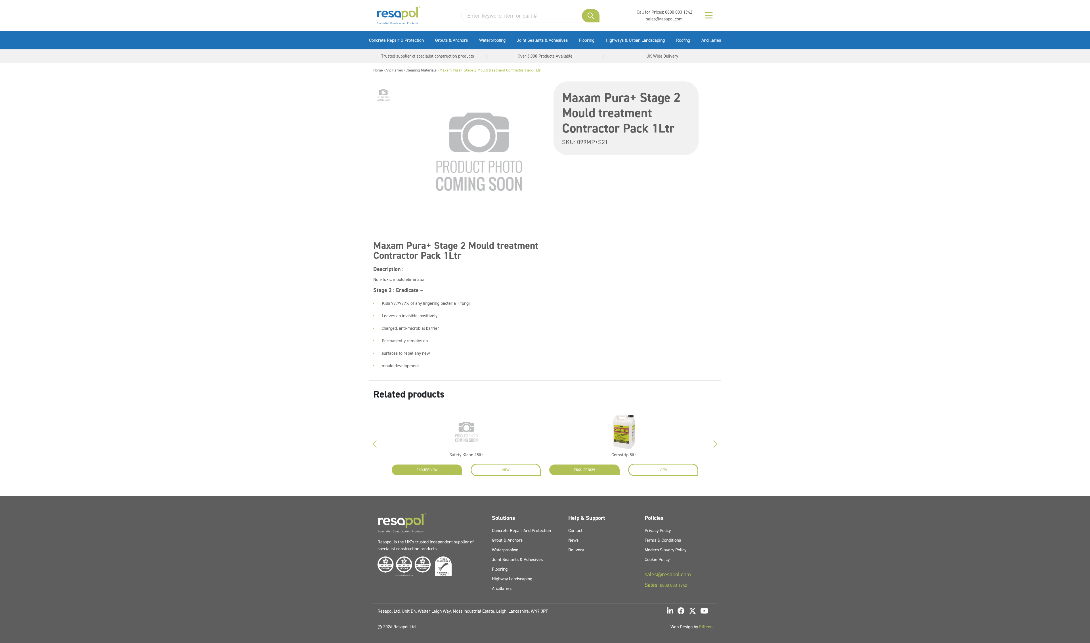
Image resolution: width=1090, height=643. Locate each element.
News (573, 540)
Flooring (586, 40)
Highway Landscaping (512, 579)
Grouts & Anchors (451, 40)
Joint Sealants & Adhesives (542, 40)
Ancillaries (711, 40)
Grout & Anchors (507, 540)
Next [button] (715, 444)
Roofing (683, 40)
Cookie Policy (657, 559)
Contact (575, 530)
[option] (383, 95)
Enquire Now (427, 470)
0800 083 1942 (678, 12)
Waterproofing (492, 40)
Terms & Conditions (663, 540)
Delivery (576, 550)
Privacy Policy (658, 530)
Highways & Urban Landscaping (635, 40)
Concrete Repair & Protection (396, 40)
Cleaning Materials (421, 70)
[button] (591, 15)
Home (378, 70)
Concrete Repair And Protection (521, 530)
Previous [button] (375, 444)
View (506, 470)
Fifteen (705, 627)
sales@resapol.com (664, 19)
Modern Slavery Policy (665, 550)
